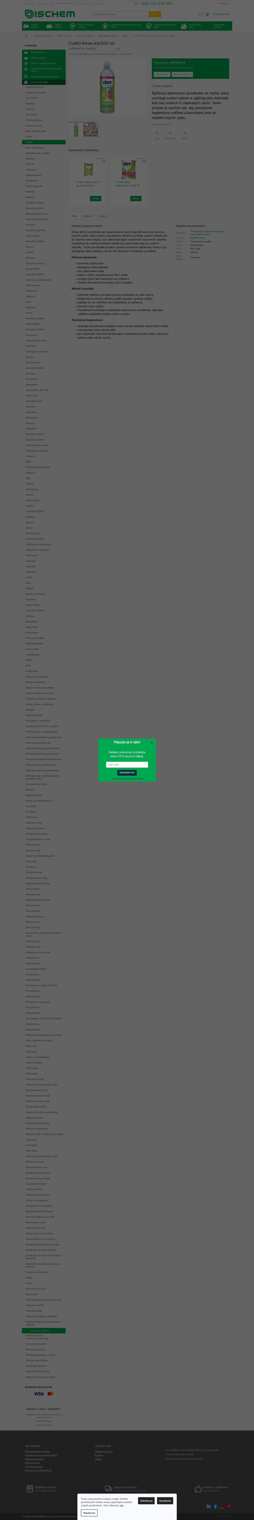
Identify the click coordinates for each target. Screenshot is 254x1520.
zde (122, 1505)
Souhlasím (165, 1500)
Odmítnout (146, 1500)
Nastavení (89, 1512)
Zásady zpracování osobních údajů (127, 778)
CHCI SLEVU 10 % (127, 772)
